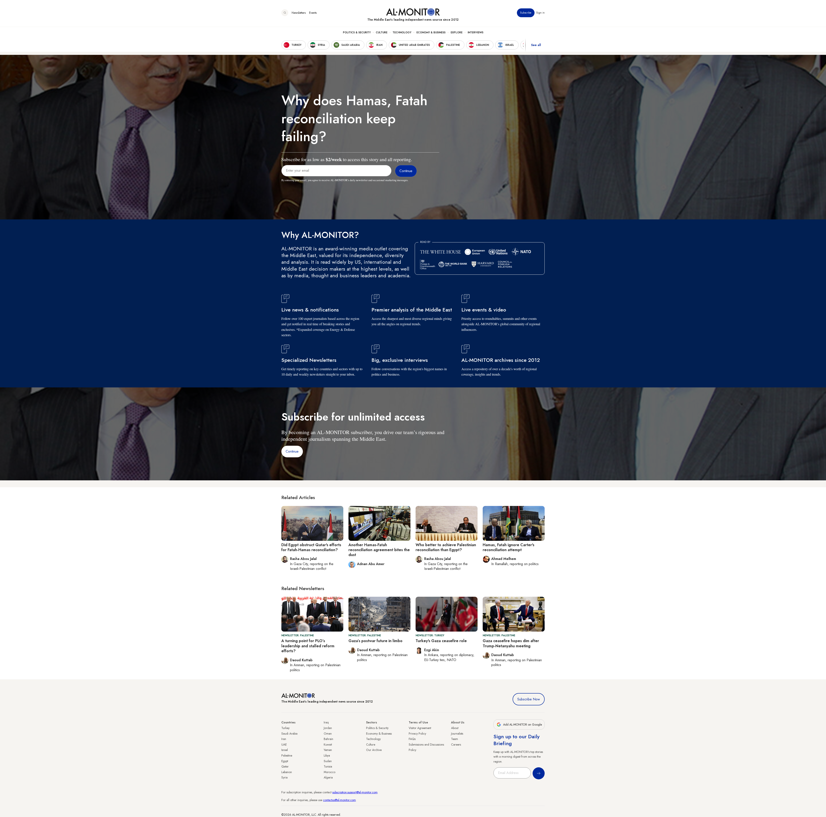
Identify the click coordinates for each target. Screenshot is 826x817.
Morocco (329, 772)
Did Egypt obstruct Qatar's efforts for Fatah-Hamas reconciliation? (311, 547)
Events (313, 13)
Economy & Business (430, 32)
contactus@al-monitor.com (339, 800)
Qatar (285, 766)
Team (454, 739)
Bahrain (328, 739)
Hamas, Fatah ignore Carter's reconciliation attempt (508, 547)
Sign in (540, 13)
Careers (456, 744)
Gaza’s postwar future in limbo (375, 641)
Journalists (457, 733)
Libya (327, 755)
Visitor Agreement (420, 728)
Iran (283, 739)
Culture (381, 32)
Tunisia (328, 766)
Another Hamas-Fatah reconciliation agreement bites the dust (379, 550)
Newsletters (299, 13)
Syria (284, 777)
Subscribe (525, 13)
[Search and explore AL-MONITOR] (284, 12)
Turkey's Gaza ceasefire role (441, 641)
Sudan (328, 761)
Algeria (328, 777)
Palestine (286, 755)
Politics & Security (357, 32)
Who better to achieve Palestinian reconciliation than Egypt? (446, 547)
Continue (292, 451)
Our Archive (374, 750)
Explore (456, 32)
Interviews (475, 32)
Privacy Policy (417, 733)
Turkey (285, 728)
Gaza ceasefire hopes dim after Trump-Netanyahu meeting (511, 643)
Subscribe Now (528, 699)
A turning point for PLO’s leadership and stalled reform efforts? (307, 646)
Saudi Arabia (289, 733)
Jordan (328, 728)
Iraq (326, 722)
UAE (284, 744)
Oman (328, 733)
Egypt (284, 761)
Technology (402, 32)
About (454, 728)
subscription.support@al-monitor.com (355, 792)
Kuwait (328, 744)
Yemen (328, 750)
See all (536, 45)
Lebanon (286, 772)
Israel (284, 750)
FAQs (412, 739)
